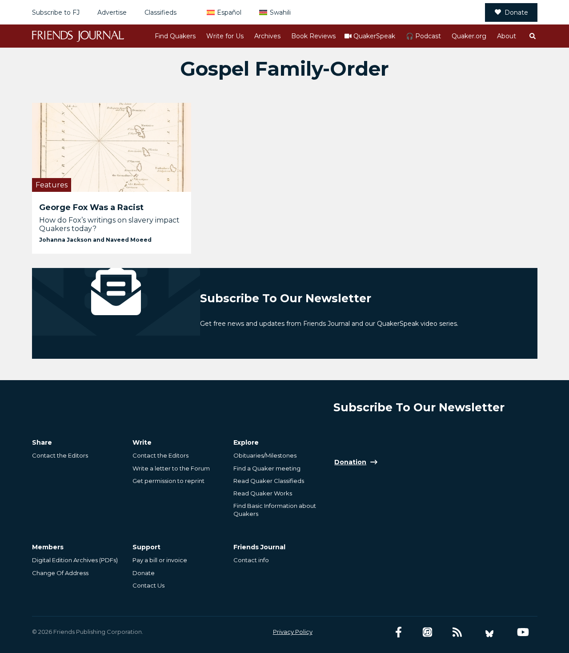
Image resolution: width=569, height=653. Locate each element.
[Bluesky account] (489, 632)
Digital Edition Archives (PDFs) (75, 560)
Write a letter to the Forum (171, 468)
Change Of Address (60, 572)
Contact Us (148, 585)
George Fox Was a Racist (91, 207)
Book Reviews (313, 36)
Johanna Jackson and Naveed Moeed (95, 239)
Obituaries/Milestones (265, 455)
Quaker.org (469, 36)
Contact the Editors (60, 455)
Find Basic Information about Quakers (274, 509)
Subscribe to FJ (56, 12)
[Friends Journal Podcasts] (427, 632)
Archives (267, 36)
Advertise (112, 12)
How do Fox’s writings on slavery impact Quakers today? (109, 224)
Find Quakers (175, 36)
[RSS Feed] (457, 632)
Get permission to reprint (168, 480)
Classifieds (160, 12)
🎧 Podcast (423, 36)
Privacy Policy (293, 631)
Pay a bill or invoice (159, 560)
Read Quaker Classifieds (268, 480)
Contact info (251, 560)
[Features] (112, 147)
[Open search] (532, 36)
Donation (350, 462)
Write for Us (225, 36)
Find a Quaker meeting (267, 468)
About (506, 36)
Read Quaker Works (262, 493)
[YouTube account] (523, 632)
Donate (516, 12)
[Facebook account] (398, 632)
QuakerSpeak (374, 36)
